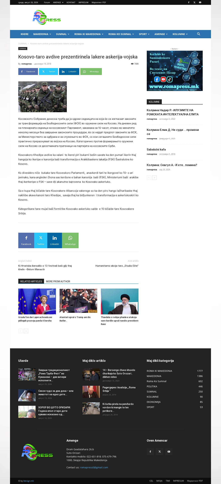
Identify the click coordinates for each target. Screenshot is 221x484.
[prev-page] (20, 331)
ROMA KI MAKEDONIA (87, 34)
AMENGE (57, 2)
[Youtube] (200, 2)
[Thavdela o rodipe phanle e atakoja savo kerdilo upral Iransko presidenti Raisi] (119, 301)
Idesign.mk (28, 480)
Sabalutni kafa (156, 149)
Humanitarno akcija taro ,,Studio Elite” (116, 265)
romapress (26, 63)
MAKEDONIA (40, 34)
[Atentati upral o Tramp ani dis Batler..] (78, 301)
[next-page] (26, 331)
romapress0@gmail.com (94, 467)
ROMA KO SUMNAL (119, 34)
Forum (47, 2)
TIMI (168, 480)
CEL (151, 480)
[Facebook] (188, 2)
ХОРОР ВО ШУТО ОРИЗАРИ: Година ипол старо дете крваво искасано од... (54, 411)
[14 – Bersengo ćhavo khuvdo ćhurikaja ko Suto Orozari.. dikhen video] (91, 374)
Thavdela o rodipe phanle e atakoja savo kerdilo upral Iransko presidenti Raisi (119, 320)
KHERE (24, 34)
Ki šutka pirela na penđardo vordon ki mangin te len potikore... (118, 407)
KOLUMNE (179, 34)
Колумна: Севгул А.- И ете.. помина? (172, 165)
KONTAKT (71, 2)
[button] (198, 34)
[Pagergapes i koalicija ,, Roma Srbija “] (91, 392)
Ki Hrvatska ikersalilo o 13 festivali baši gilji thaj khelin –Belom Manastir (45, 267)
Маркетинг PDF (99, 2)
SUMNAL (61, 34)
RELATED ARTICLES (31, 281)
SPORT (143, 34)
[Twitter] (194, 2)
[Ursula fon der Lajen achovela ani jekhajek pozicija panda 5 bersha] (37, 301)
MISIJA (159, 480)
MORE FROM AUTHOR (58, 281)
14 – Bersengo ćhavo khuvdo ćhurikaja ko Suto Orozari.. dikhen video (119, 373)
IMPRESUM (83, 2)
